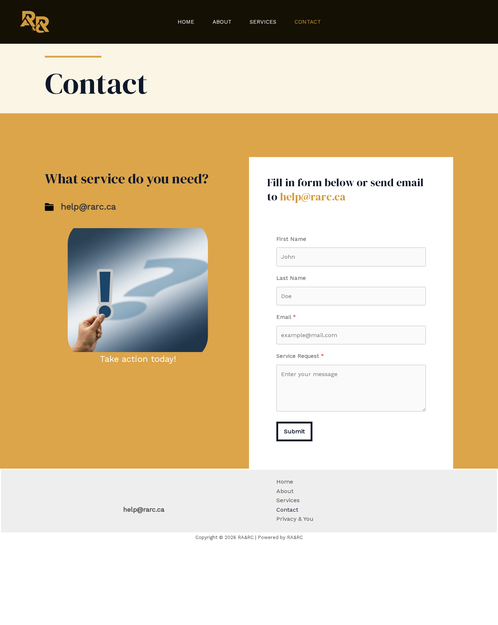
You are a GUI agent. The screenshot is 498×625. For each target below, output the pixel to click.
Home (186, 22)
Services (263, 22)
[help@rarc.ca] (80, 207)
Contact (308, 22)
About (222, 22)
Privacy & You (295, 518)
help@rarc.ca (313, 196)
